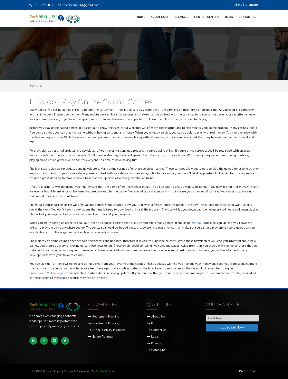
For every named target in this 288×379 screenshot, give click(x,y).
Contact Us (247, 16)
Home (141, 16)
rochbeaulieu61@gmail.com (81, 5)
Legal (154, 337)
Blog (229, 16)
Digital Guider (105, 371)
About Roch (160, 16)
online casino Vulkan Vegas (47, 273)
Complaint (158, 350)
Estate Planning (102, 337)
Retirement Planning (105, 317)
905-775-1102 (44, 5)
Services (181, 16)
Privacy (156, 343)
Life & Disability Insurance (109, 330)
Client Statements (247, 4)
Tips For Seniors (206, 16)
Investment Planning (105, 323)
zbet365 (197, 223)
